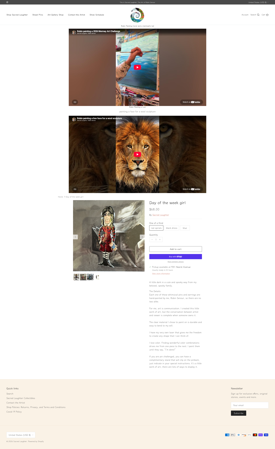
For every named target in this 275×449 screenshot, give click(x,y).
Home (60, 196)
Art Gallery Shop (55, 14)
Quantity (153, 234)
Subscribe (238, 413)
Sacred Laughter (160, 214)
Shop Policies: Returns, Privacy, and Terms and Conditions (35, 407)
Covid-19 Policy (14, 411)
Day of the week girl (74, 196)
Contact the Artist (76, 14)
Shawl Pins (37, 14)
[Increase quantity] (160, 239)
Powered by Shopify (36, 441)
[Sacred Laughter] (137, 15)
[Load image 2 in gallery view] (109, 236)
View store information (161, 273)
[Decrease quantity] (151, 239)
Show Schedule (97, 14)
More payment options (176, 262)
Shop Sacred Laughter (17, 14)
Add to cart (175, 249)
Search (9, 393)
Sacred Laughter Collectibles (20, 398)
